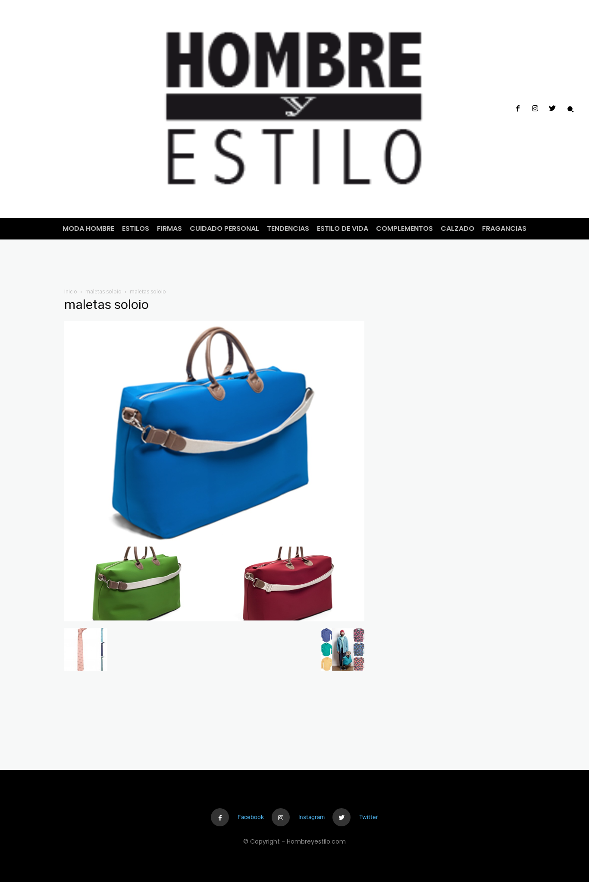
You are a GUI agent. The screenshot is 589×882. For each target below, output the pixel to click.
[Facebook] (517, 108)
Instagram (311, 816)
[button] (570, 109)
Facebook (251, 816)
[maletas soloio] (214, 619)
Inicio (70, 291)
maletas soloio (103, 291)
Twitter (368, 816)
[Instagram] (535, 108)
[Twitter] (552, 108)
